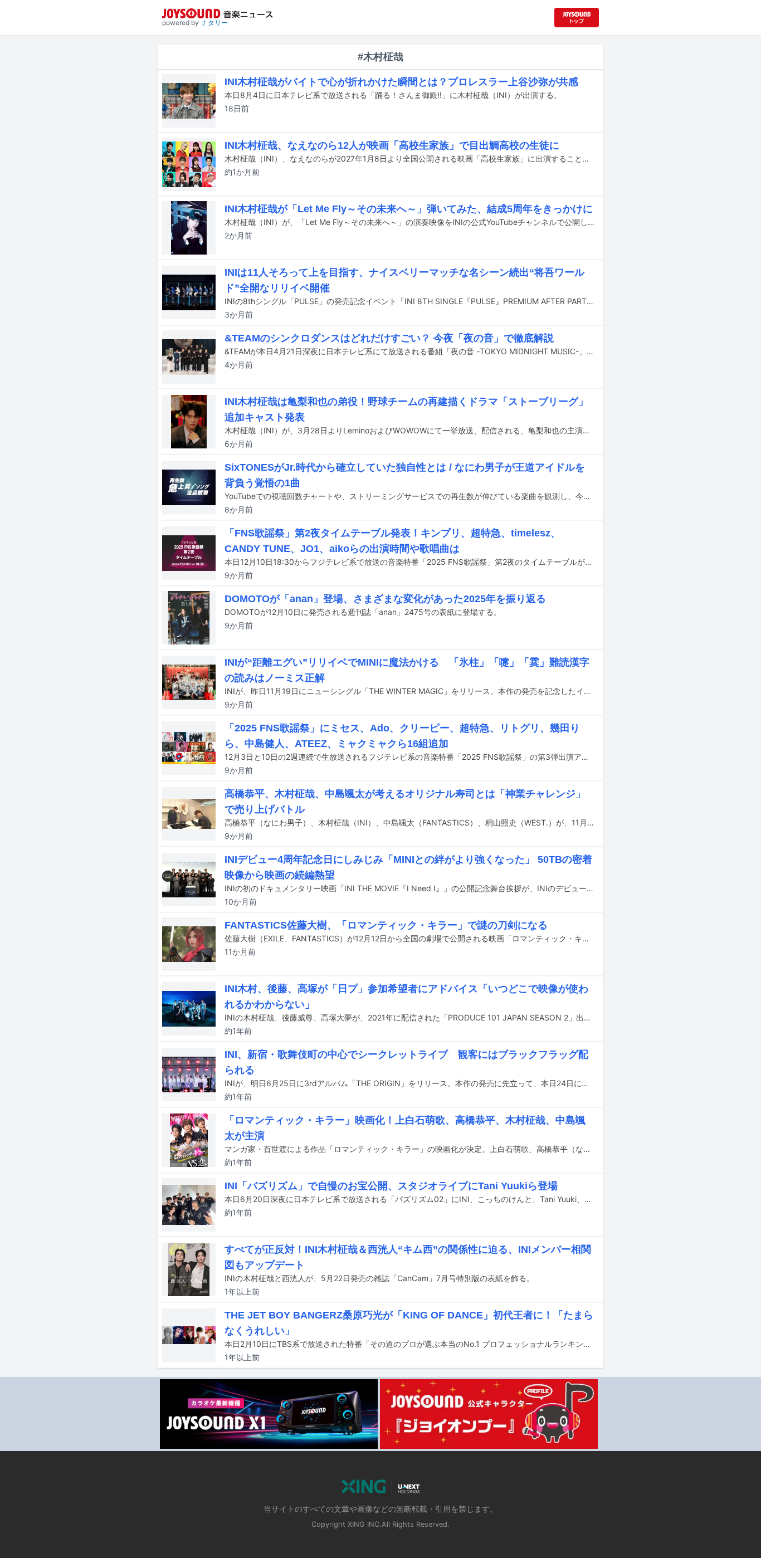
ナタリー (214, 22)
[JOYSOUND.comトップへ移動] (576, 17)
